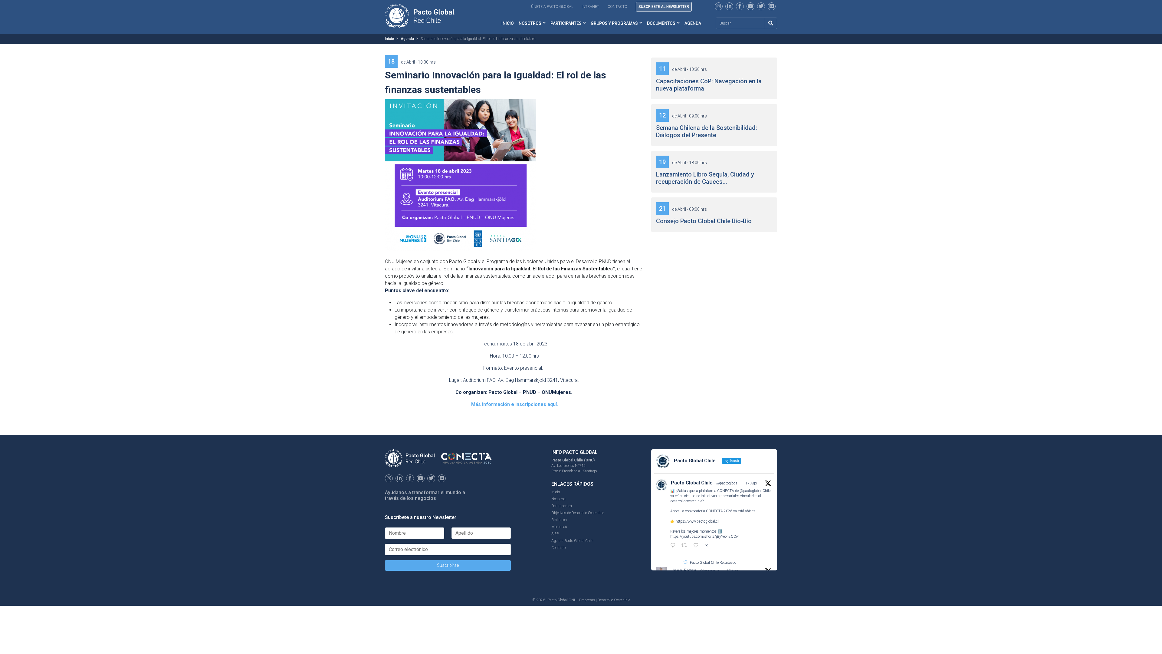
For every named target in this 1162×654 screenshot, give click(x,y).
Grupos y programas (614, 23)
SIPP (555, 534)
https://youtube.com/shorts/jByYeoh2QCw (704, 536)
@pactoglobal (727, 483)
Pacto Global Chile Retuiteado (713, 562)
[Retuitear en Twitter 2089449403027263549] (686, 546)
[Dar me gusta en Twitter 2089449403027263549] (698, 546)
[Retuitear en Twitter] (685, 562)
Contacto (617, 7)
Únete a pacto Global (552, 7)
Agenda (692, 23)
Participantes (566, 23)
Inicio (507, 23)
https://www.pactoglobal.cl (697, 521)
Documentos (661, 23)
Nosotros (530, 23)
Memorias (559, 527)
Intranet (590, 7)
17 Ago (751, 483)
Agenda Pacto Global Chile (572, 541)
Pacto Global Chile (692, 483)
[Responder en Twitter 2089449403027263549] (674, 546)
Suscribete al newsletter (663, 7)
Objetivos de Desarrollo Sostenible (577, 513)
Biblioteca (559, 520)
